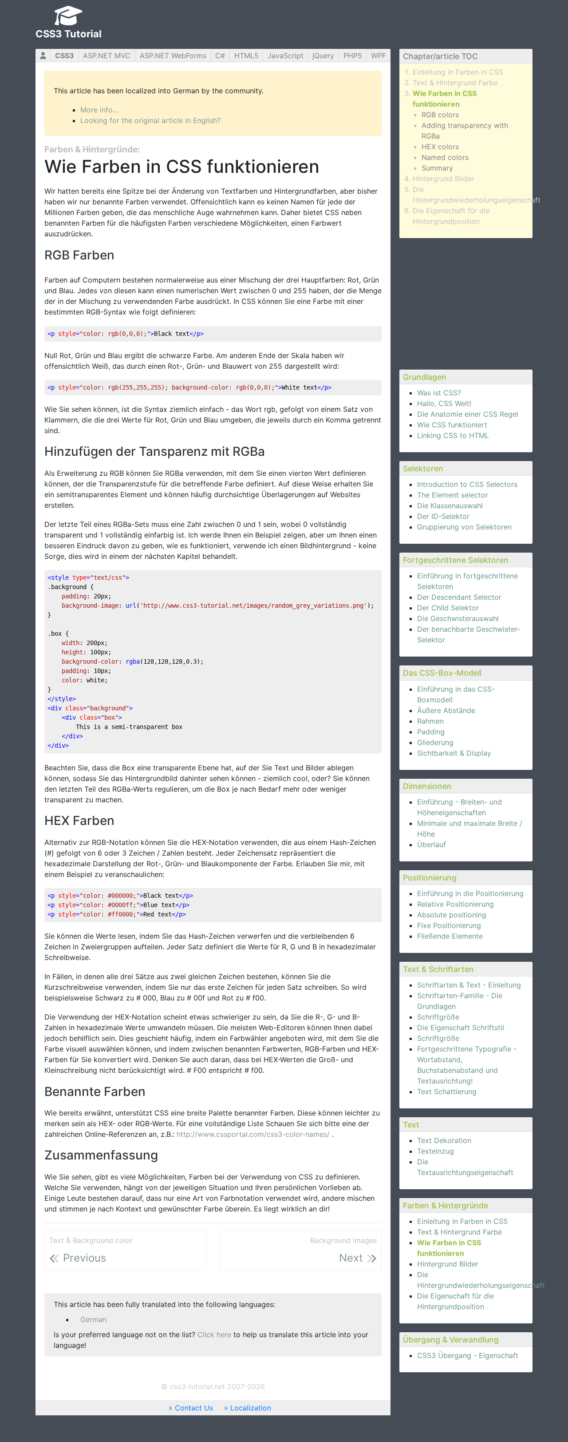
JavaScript (286, 55)
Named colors (445, 157)
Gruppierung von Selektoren (464, 526)
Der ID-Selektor (443, 516)
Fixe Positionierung (449, 925)
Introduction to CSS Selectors (467, 484)
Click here (214, 1334)
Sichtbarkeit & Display (454, 753)
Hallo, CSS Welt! (444, 403)
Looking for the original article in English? (150, 120)
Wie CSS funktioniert (452, 424)
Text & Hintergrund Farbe (455, 82)
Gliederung (435, 742)
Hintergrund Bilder (443, 178)
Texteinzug (435, 1151)
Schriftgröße (438, 1016)
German (93, 1319)
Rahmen (430, 721)
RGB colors (440, 114)
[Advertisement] (465, 302)
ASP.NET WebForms (173, 55)
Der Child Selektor (448, 607)
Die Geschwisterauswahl (458, 618)
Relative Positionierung (455, 904)
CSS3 (64, 55)
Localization (250, 1407)
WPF (378, 55)
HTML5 (246, 55)
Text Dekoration (444, 1140)
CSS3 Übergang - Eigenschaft (467, 1355)
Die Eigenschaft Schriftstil (460, 1027)
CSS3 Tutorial (69, 34)
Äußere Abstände (446, 710)
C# (220, 55)
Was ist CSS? (439, 392)
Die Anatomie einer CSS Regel (467, 414)
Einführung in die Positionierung (470, 893)
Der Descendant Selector (459, 597)
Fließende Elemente (450, 936)
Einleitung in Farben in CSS (458, 72)
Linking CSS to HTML (453, 435)
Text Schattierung (447, 1091)
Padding (431, 731)
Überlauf (431, 844)
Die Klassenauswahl (450, 505)
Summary (437, 167)
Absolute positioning (451, 914)
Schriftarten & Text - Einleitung (469, 984)
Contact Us (194, 1407)
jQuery (323, 55)
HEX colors (440, 146)
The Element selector (452, 494)
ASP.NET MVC (106, 55)
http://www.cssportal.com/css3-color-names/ (254, 1134)
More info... (99, 109)
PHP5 (352, 55)
